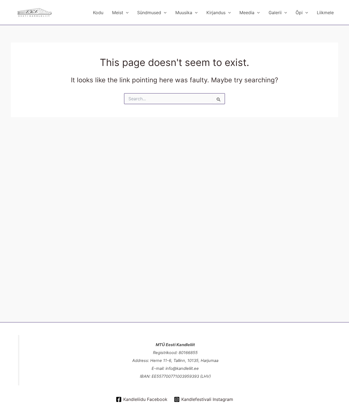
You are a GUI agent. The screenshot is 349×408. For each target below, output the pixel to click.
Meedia (246, 12)
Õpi (299, 12)
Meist (117, 12)
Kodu (98, 12)
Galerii (275, 12)
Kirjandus (215, 12)
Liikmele (325, 12)
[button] (126, 12)
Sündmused (149, 12)
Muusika (183, 12)
